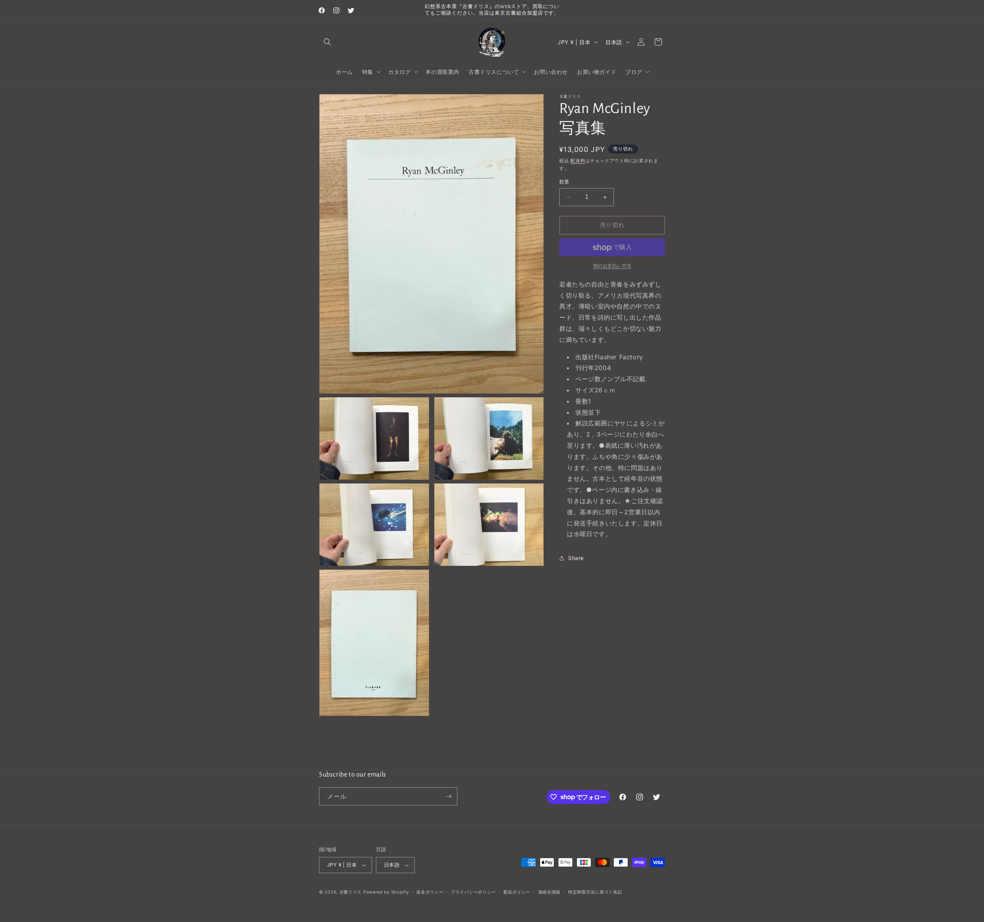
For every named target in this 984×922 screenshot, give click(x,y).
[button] (327, 41)
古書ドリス (350, 892)
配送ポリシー (517, 892)
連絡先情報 (549, 892)
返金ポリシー (429, 892)
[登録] (448, 796)
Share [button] (576, 558)
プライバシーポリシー (473, 892)
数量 (564, 182)
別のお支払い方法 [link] (612, 266)
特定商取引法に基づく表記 (595, 892)
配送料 (577, 160)
